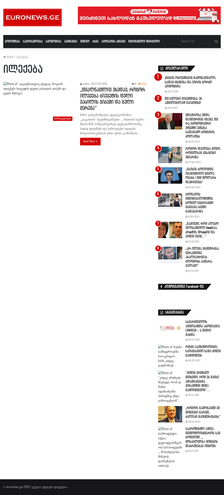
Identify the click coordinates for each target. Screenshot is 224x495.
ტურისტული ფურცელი (144, 41)
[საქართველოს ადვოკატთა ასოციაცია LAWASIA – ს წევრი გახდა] (170, 328)
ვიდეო (84, 41)
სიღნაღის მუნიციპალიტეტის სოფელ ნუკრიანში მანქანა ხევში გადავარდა (199, 203)
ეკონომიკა (53, 41)
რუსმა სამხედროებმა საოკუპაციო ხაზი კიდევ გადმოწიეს (203, 351)
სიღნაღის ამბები (113, 41)
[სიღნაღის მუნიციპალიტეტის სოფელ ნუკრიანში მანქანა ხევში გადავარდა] (170, 200)
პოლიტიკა (12, 41)
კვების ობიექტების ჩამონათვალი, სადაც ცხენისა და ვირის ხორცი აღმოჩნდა (190, 82)
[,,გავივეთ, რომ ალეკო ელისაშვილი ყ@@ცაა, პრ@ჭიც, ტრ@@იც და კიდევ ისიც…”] (170, 230)
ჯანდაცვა (70, 41)
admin (86, 83)
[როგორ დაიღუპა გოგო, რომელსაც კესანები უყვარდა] (170, 155)
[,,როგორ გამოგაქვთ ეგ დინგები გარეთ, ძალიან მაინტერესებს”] (170, 414)
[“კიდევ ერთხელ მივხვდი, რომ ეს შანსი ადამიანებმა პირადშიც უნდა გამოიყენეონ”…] (170, 387)
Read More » (90, 141)
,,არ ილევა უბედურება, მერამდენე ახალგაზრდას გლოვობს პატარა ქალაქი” (202, 257)
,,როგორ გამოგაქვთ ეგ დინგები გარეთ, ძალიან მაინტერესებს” (203, 412)
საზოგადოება (33, 41)
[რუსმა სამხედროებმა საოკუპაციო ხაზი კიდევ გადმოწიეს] (170, 356)
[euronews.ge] (32, 17)
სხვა (96, 41)
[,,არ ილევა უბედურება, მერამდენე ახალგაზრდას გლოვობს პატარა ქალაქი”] (170, 255)
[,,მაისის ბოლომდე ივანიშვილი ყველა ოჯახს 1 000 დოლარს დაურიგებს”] (170, 175)
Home (9, 57)
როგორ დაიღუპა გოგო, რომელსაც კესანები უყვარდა (203, 153)
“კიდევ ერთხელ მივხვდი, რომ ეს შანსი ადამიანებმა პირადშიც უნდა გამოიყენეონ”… (202, 381)
